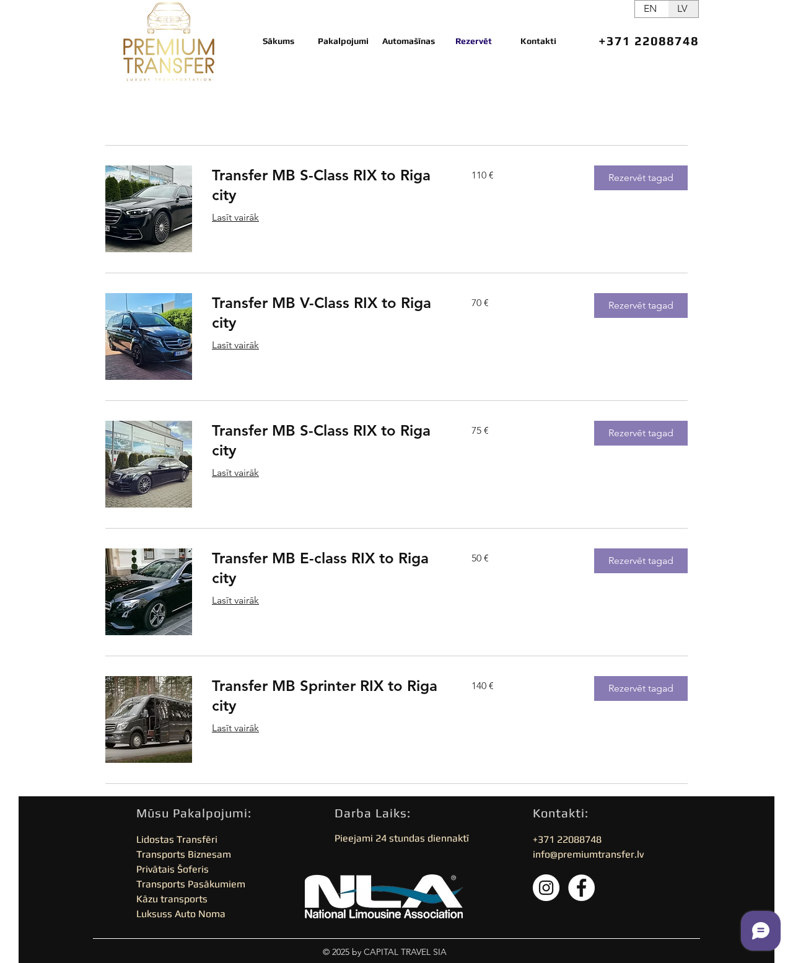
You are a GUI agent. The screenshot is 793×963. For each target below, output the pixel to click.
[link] (327, 185)
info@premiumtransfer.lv (588, 854)
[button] (641, 177)
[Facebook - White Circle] (581, 887)
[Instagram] (546, 887)
